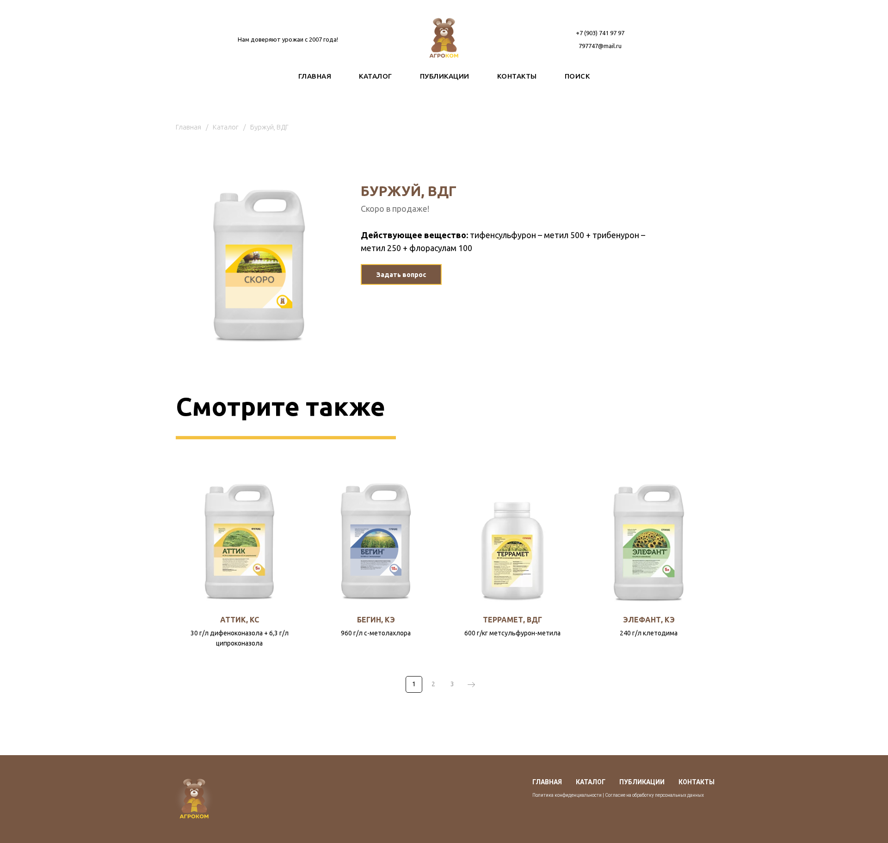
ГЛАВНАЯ (315, 76)
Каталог (226, 127)
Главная (188, 127)
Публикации (642, 782)
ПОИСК (577, 76)
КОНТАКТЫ (517, 76)
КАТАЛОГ (375, 76)
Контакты (696, 782)
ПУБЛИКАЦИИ (444, 76)
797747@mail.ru (600, 46)
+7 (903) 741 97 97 (600, 33)
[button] (401, 274)
